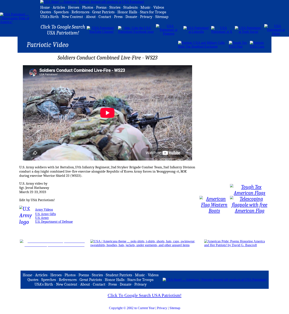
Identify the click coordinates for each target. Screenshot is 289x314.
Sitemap (174, 308)
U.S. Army (42, 218)
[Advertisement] (128, 44)
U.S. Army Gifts (45, 214)
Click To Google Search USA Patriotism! (145, 295)
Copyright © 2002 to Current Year (132, 308)
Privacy (162, 308)
